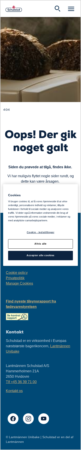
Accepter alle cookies (40, 255)
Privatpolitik (15, 278)
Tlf (21, 382)
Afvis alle (40, 244)
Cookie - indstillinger (40, 232)
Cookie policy (17, 273)
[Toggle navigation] (71, 8)
